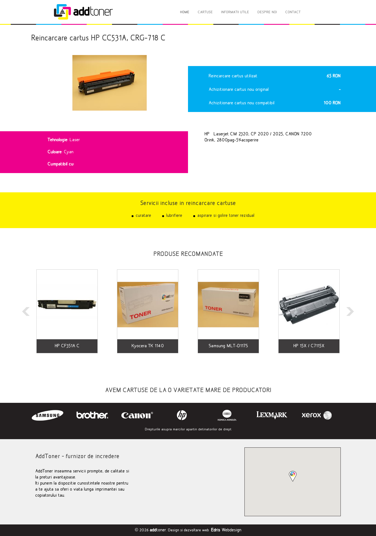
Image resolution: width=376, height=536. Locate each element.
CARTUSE (205, 12)
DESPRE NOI (267, 12)
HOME (184, 12)
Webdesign (226, 530)
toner (158, 530)
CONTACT (293, 12)
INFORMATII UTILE (235, 12)
